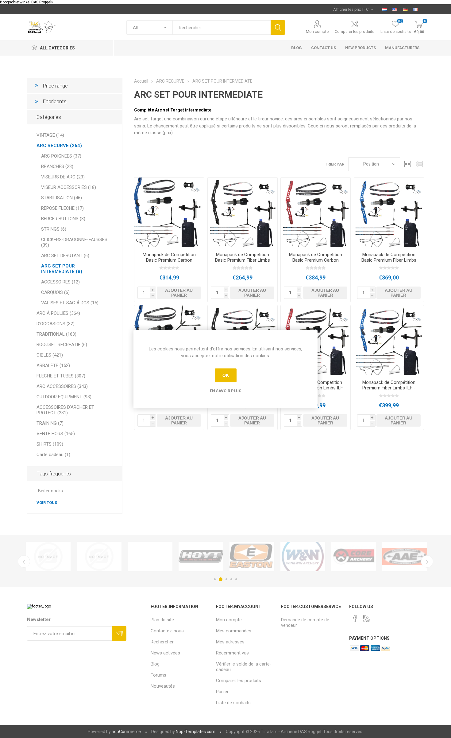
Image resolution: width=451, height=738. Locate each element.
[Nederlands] (384, 9)
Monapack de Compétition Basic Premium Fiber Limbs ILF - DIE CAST (242, 260)
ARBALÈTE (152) (53, 365)
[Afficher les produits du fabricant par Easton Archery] (251, 556)
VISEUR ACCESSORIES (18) (68, 187)
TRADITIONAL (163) (56, 334)
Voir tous (47, 502)
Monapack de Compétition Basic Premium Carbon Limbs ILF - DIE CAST (169, 260)
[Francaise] (416, 9)
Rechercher (278, 27)
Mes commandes (233, 631)
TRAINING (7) (50, 423)
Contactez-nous (167, 631)
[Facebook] (355, 618)
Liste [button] (419, 164)
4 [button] (231, 579)
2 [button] (220, 579)
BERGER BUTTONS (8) (63, 218)
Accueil (141, 81)
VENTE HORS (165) (56, 433)
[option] (48, 556)
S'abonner (119, 633)
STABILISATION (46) (61, 198)
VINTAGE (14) (50, 135)
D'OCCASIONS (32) (56, 323)
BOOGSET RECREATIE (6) (62, 344)
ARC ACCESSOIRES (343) (62, 386)
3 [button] (226, 579)
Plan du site (162, 620)
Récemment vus (232, 653)
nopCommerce (126, 731)
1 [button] (215, 579)
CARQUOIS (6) (55, 292)
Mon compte (317, 31)
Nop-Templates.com (195, 731)
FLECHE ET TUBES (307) (61, 376)
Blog (155, 664)
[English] (395, 9)
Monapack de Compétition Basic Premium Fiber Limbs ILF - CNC (388, 260)
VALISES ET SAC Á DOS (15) (69, 303)
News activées (165, 653)
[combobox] (221, 27)
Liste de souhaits (233, 702)
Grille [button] (407, 164)
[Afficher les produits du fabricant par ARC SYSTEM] (99, 556)
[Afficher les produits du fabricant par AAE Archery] (404, 556)
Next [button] (427, 561)
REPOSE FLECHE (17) (62, 208)
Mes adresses (230, 642)
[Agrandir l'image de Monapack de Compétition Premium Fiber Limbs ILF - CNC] (389, 340)
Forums (158, 675)
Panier (222, 691)
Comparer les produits (354, 31)
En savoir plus (225, 390)
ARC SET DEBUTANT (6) (65, 255)
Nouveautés (163, 686)
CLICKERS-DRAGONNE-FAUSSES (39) (74, 242)
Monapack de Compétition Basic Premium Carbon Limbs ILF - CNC (315, 260)
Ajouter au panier (179, 293)
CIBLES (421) (50, 355)
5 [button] (236, 579)
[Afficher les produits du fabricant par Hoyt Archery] (201, 556)
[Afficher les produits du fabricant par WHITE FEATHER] (150, 556)
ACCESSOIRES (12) (60, 282)
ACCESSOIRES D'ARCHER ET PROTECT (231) (65, 410)
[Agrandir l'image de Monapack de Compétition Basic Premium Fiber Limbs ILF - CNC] (389, 212)
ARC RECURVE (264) (59, 145)
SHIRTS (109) (50, 444)
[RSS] (367, 618)
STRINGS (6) (53, 229)
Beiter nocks (50, 491)
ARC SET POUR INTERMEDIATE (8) (61, 268)
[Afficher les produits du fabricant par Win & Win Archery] (302, 556)
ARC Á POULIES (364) (58, 313)
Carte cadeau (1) (53, 454)
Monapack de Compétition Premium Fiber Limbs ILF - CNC (388, 388)
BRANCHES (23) (57, 166)
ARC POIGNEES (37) (61, 156)
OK (225, 375)
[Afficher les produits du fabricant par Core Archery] (353, 556)
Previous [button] (24, 561)
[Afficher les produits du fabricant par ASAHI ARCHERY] (48, 556)
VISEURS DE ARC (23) (63, 177)
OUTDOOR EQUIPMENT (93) (64, 397)
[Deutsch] (405, 9)
